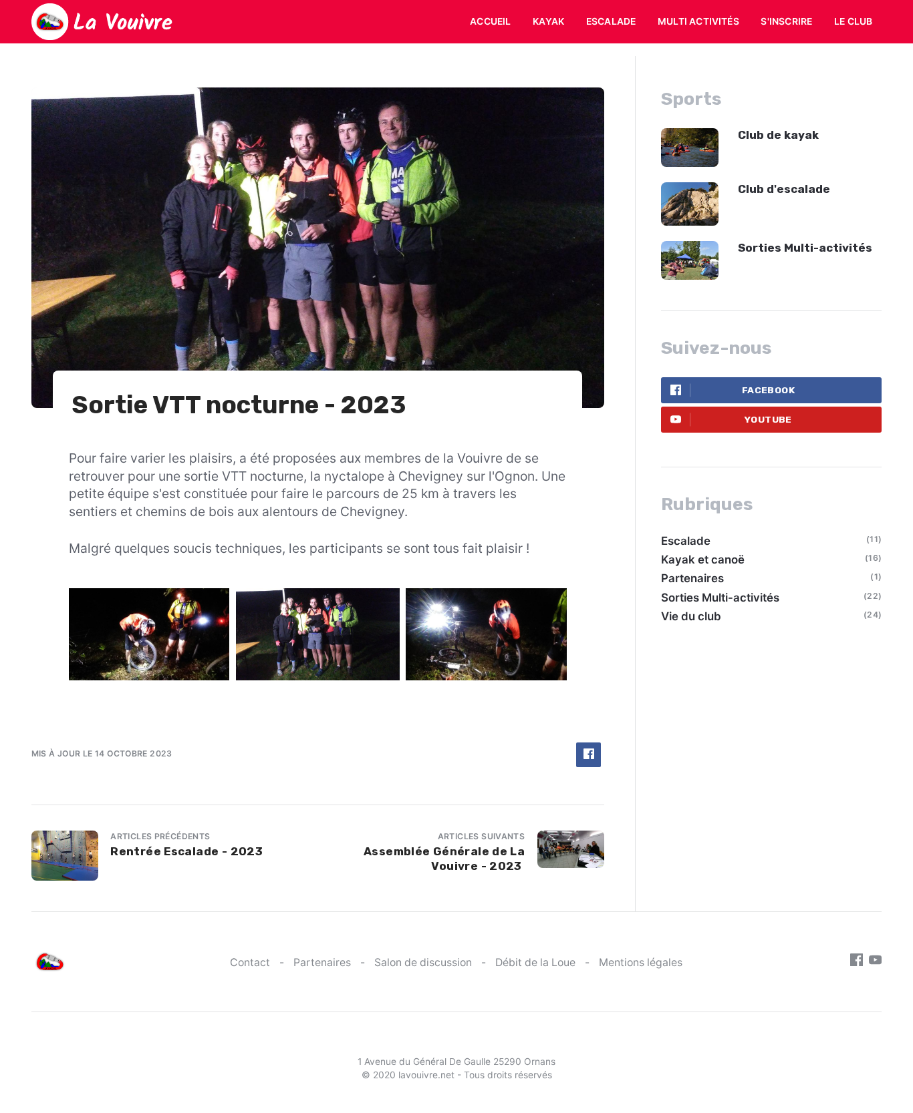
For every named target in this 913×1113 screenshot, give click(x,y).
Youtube (768, 419)
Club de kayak (778, 135)
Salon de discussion (423, 962)
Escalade (611, 21)
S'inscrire (786, 21)
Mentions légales (640, 962)
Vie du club (691, 616)
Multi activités (698, 21)
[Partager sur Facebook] (588, 754)
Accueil (490, 21)
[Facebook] (856, 962)
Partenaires (692, 578)
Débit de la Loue (535, 962)
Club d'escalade (784, 189)
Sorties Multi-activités (805, 247)
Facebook (768, 390)
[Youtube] (875, 962)
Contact (250, 962)
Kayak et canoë (703, 559)
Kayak (548, 21)
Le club (853, 21)
